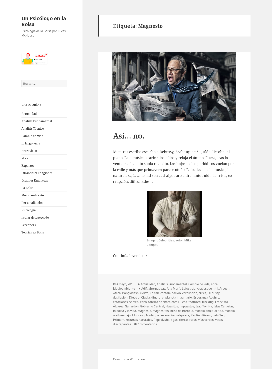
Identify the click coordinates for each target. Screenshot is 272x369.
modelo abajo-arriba (209, 311)
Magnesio (144, 311)
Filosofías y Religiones (36, 173)
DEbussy (213, 293)
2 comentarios (147, 324)
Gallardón (132, 306)
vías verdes (206, 320)
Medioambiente (32, 195)
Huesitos (172, 306)
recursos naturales (139, 320)
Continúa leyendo (130, 255)
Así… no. (129, 136)
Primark (118, 320)
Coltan (154, 293)
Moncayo (138, 315)
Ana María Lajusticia (181, 288)
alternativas (156, 288)
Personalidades (32, 203)
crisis (202, 293)
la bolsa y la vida (124, 311)
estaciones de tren (126, 302)
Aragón (224, 288)
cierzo (144, 293)
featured (195, 302)
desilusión (120, 297)
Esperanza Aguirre (206, 297)
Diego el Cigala (139, 297)
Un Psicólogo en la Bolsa (43, 21)
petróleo (218, 315)
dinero (155, 297)
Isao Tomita (204, 306)
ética (24, 158)
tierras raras (188, 320)
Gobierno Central (152, 306)
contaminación (170, 293)
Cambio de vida (32, 136)
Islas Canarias (223, 306)
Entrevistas (29, 151)
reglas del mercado (35, 217)
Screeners (28, 225)
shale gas (171, 320)
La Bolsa (27, 188)
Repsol (158, 320)
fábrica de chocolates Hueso (167, 302)
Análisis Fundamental (36, 121)
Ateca (117, 293)
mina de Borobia (181, 311)
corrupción (189, 293)
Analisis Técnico (32, 128)
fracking (208, 302)
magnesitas (161, 311)
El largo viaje (30, 143)
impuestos (186, 306)
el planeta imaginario (177, 297)
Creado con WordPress (129, 359)
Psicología (28, 210)
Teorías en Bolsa (32, 232)
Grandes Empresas (34, 180)
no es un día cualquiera (173, 315)
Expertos (27, 166)
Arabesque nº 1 (207, 288)
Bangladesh (130, 293)
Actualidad (29, 114)
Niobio (150, 315)
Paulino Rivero (201, 315)
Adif (144, 288)
